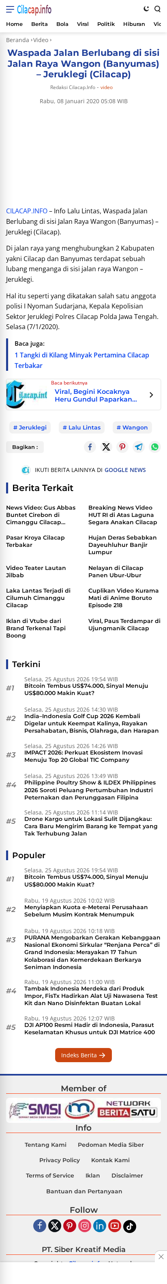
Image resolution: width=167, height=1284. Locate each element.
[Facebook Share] (90, 447)
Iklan (93, 1175)
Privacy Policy (59, 1160)
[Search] (157, 8)
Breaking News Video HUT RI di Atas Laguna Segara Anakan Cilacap (122, 515)
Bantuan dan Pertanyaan (84, 1191)
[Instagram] (84, 1226)
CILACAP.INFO (26, 210)
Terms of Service (50, 1175)
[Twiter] (54, 1226)
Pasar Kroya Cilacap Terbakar (35, 541)
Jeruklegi (33, 427)
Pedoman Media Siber (111, 1144)
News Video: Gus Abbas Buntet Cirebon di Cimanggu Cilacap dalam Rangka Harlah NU (40, 515)
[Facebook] (39, 1226)
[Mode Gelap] (146, 8)
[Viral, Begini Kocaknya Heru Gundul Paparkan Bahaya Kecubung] (26, 393)
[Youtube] (114, 1226)
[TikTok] (129, 1226)
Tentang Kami (45, 1144)
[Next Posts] (151, 396)
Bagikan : (25, 447)
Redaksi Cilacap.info (72, 87)
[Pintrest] (122, 447)
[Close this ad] (161, 1256)
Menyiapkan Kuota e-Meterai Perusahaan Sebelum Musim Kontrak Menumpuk (86, 910)
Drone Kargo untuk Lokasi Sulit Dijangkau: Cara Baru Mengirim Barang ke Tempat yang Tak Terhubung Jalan (91, 826)
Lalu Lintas (85, 427)
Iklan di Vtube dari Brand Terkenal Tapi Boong (36, 628)
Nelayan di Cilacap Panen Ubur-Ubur (115, 571)
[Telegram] (139, 447)
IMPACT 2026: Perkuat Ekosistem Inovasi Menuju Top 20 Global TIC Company (83, 756)
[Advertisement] (83, 1274)
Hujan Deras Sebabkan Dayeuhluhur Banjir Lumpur (122, 545)
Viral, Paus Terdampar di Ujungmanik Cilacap (124, 624)
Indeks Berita (79, 1055)
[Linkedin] (99, 1226)
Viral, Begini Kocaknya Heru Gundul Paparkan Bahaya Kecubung (93, 396)
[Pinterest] (69, 1226)
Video (107, 87)
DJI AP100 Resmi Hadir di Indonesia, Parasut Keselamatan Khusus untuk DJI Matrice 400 (89, 1028)
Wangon (135, 427)
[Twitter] (106, 447)
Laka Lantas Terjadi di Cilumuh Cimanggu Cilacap (38, 598)
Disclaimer (127, 1175)
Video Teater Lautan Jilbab (36, 571)
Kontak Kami (110, 1160)
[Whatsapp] (155, 447)
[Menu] (11, 9)
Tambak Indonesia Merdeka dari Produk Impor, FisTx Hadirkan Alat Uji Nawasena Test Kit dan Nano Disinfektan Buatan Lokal (91, 996)
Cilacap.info (34, 9)
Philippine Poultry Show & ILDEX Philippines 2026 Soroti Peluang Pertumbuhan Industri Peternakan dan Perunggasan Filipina (90, 790)
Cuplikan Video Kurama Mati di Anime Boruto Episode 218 (123, 598)
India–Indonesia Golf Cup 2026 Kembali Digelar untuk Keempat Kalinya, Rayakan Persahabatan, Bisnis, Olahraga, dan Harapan (91, 723)
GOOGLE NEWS (125, 470)
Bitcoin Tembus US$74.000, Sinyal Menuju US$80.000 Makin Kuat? (86, 689)
